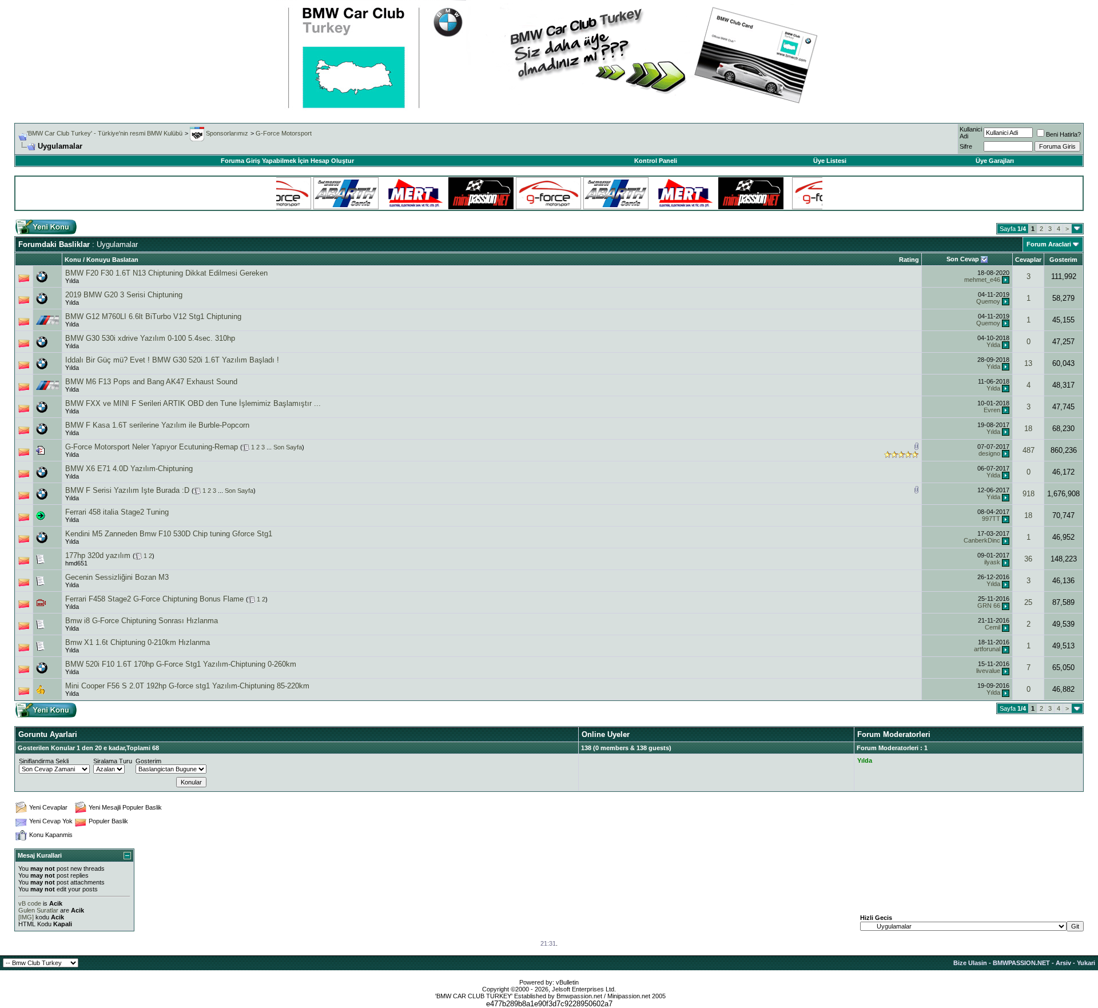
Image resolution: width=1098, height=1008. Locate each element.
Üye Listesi (829, 160)
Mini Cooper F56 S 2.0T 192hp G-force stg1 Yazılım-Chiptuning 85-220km (187, 686)
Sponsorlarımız (226, 133)
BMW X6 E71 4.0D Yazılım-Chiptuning (129, 468)
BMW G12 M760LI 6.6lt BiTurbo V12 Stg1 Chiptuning (153, 316)
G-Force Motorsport (284, 133)
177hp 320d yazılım (97, 555)
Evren (992, 410)
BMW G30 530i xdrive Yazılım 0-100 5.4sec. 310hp (150, 338)
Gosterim (1063, 259)
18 (1028, 428)
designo (989, 453)
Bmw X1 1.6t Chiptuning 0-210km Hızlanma (137, 642)
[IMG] (26, 917)
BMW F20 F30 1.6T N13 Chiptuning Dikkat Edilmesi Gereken (166, 273)
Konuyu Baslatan (112, 259)
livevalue (988, 670)
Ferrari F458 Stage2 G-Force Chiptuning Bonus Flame (154, 599)
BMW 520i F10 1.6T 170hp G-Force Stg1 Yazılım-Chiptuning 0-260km (180, 664)
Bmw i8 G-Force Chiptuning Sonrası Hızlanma (141, 620)
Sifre (966, 146)
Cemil (992, 627)
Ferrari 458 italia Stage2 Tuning (117, 512)
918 (1029, 493)
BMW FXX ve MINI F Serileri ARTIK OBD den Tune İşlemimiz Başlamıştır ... (193, 403)
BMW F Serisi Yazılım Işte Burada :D (127, 490)
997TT (991, 518)
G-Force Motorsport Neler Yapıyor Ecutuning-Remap (151, 447)
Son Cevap (962, 259)
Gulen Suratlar (38, 910)
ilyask (992, 562)
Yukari (1086, 962)
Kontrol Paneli (655, 160)
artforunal (987, 649)
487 (1029, 450)
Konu (73, 259)
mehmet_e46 (982, 279)
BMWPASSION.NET (1021, 962)
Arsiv (1063, 962)
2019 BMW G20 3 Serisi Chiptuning (123, 294)
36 (1028, 559)
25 (1028, 602)
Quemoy (988, 301)
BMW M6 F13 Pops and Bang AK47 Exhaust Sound (151, 381)
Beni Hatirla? (1063, 134)
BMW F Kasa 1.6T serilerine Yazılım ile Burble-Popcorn (157, 425)
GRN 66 (988, 605)
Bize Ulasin (970, 962)
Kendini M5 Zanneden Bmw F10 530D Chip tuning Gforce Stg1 (168, 533)
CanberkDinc (982, 540)
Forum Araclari (1049, 244)
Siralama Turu (112, 761)
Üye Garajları (995, 160)
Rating (909, 259)
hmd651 (76, 563)
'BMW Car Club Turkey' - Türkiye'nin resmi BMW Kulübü (104, 133)
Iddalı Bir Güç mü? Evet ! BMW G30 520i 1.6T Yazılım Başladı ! (172, 360)
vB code (29, 903)
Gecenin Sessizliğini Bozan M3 (117, 577)
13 (1028, 363)
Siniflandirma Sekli (44, 761)
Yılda (72, 280)
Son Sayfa (287, 447)
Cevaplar (1028, 259)
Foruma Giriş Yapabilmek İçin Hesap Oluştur (287, 160)
